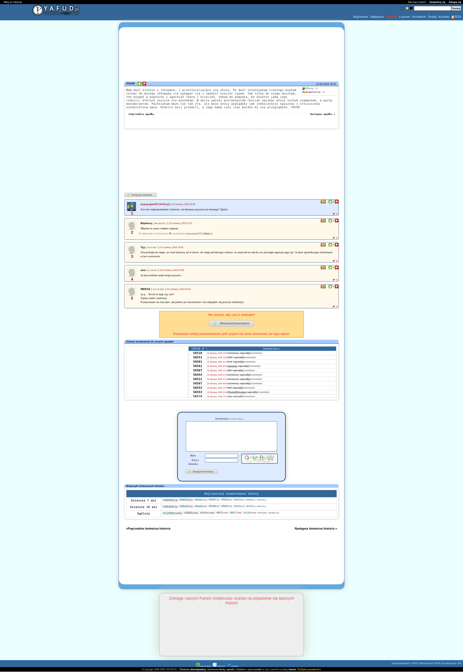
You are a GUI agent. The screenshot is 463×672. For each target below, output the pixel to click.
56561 (197, 361)
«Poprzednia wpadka (141, 114)
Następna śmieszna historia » (316, 528)
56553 (197, 387)
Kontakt (443, 16)
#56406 (170, 506)
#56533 (186, 499)
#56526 (261, 500)
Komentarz (229, 418)
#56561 (201, 499)
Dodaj (432, 16)
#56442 (250, 500)
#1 (170, 233)
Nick (193, 455)
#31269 (250, 512)
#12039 (172, 513)
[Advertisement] (43, 336)
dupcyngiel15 (149, 204)
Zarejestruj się (437, 2)
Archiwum (419, 16)
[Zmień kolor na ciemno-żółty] (407, 8)
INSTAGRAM (205, 666)
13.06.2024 (322, 84)
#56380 (214, 506)
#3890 (191, 512)
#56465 (201, 506)
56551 (197, 357)
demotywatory (198, 669)
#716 (262, 513)
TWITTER (221, 666)
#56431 (239, 506)
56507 (197, 370)
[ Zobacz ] (207, 233)
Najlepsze (377, 16)
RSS (457, 16)
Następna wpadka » (322, 114)
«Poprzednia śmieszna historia (148, 528)
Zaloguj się (455, 2)
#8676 (222, 512)
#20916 (207, 512)
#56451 (226, 506)
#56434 (186, 506)
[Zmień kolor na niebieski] (403, 8)
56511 (197, 379)
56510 (197, 353)
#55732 (261, 506)
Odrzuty (391, 16)
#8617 (235, 512)
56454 (197, 374)
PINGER (234, 666)
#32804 (274, 513)
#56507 (214, 499)
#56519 (226, 499)
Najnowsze (360, 16)
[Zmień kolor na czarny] (411, 8)
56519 (197, 396)
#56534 (239, 499)
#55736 (250, 506)
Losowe (404, 16)
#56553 (170, 500)
